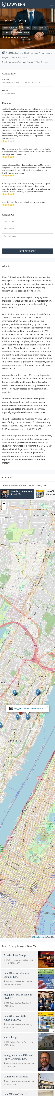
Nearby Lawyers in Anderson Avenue (17, 62)
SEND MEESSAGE (27, 251)
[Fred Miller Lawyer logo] (13, 6)
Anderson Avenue (21, 32)
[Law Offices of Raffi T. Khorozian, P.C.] (46, 1022)
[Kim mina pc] (46, 1041)
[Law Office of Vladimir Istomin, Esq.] (46, 979)
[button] (17, 717)
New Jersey (25, 27)
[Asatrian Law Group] (46, 959)
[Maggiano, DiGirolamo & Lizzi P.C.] (46, 1001)
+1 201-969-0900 (9, 93)
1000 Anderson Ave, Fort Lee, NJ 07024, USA (21, 82)
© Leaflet (36, 936)
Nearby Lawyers (10, 27)
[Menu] (51, 4)
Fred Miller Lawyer (13, 53)
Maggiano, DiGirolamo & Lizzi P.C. (30, 708)
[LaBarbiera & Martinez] (46, 1081)
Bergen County (39, 27)
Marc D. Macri (42, 62)
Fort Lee (6, 32)
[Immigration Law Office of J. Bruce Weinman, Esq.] (46, 1061)
